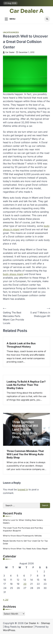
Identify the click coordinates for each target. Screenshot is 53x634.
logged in (23, 489)
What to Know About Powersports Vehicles (22, 536)
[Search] (47, 19)
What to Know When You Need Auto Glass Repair (25, 549)
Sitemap (45, 623)
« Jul (5, 599)
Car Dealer (10, 52)
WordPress (9, 630)
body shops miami (13, 274)
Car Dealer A (26, 11)
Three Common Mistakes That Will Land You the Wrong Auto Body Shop (25, 454)
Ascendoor (27, 626)
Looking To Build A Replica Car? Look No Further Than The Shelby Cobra (26, 385)
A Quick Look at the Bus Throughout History (21, 345)
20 (24, 583)
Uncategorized (11, 32)
